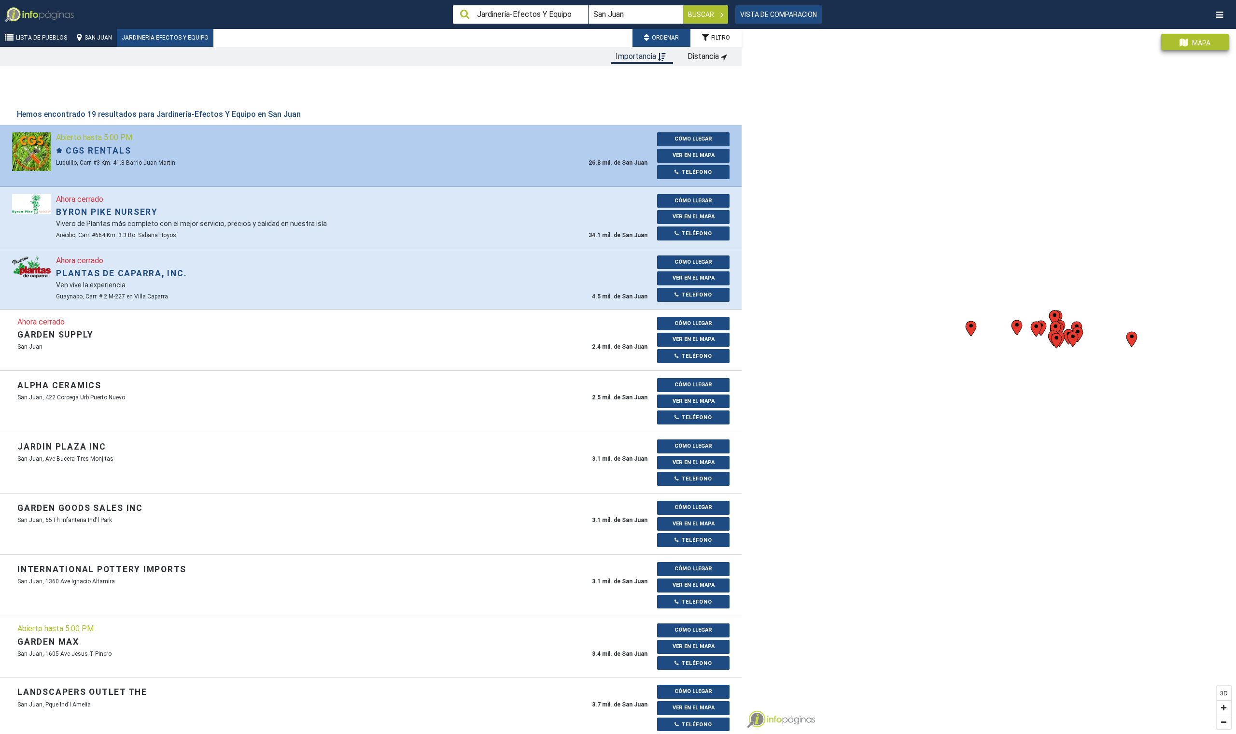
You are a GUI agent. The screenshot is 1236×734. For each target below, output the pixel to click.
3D (1224, 693)
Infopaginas (756, 719)
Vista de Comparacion (778, 14)
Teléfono (695, 172)
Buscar (702, 14)
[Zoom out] (1224, 722)
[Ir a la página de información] (31, 151)
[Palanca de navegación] (1219, 15)
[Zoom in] (1224, 707)
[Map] (989, 378)
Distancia (704, 56)
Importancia (637, 56)
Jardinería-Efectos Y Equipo (165, 37)
